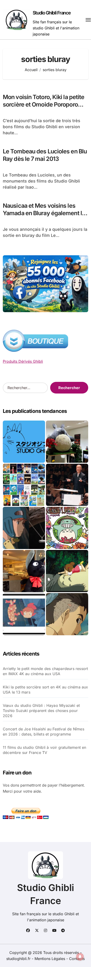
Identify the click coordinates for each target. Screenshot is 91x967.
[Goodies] (24, 614)
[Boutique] (24, 485)
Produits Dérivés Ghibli (23, 361)
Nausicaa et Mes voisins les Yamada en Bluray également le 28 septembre (44, 213)
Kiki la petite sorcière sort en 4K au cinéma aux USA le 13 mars (45, 689)
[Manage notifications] (80, 956)
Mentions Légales (50, 958)
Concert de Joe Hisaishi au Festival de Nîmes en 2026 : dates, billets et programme (43, 731)
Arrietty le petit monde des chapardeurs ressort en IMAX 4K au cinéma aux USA (45, 671)
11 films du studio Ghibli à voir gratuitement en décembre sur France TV (44, 750)
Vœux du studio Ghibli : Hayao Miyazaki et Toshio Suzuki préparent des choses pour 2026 (41, 710)
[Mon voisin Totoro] (67, 571)
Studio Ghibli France (52, 13)
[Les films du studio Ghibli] (24, 442)
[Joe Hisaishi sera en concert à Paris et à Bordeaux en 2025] (67, 485)
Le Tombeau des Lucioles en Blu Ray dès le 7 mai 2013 (45, 155)
